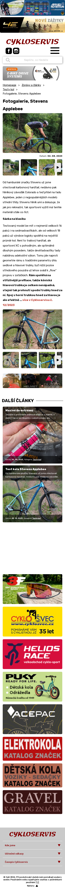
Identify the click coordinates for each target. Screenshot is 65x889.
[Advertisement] (25, 547)
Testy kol (8, 89)
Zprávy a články (31, 85)
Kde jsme (10, 845)
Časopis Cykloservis (16, 862)
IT (38, 882)
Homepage (9, 85)
